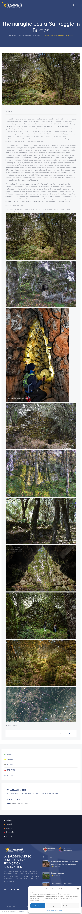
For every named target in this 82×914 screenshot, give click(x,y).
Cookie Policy (50, 910)
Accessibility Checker (26, 911)
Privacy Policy (58, 910)
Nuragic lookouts (57, 873)
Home (13, 35)
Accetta (37, 906)
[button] (78, 889)
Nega (53, 906)
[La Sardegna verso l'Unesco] (12, 5)
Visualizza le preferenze (70, 906)
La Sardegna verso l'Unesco (24, 906)
